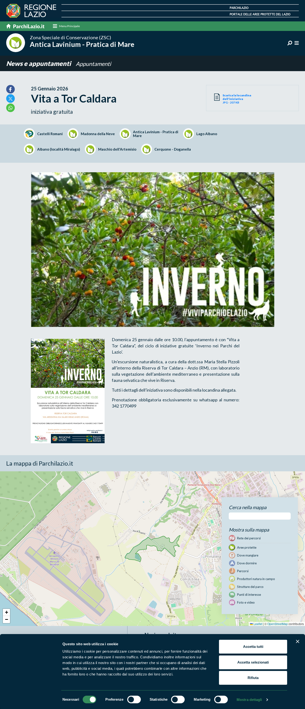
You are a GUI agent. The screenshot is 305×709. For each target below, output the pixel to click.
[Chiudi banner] (297, 641)
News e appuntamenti (39, 63)
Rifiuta (253, 678)
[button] (6, 612)
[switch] (134, 699)
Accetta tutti (253, 647)
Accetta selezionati (253, 662)
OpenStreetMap (277, 624)
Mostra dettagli (249, 700)
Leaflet (257, 624)
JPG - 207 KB (237, 99)
